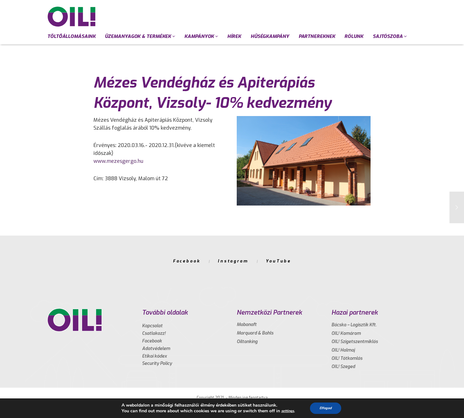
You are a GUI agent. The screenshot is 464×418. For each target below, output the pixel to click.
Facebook (186, 261)
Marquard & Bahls (255, 333)
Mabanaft (247, 325)
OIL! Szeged (343, 367)
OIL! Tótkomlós (346, 358)
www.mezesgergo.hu (118, 161)
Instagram (233, 261)
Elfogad (325, 408)
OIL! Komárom (346, 333)
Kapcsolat (152, 326)
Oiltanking (247, 342)
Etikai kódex (154, 356)
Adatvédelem (156, 349)
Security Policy (157, 363)
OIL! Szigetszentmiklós (354, 342)
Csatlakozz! (154, 333)
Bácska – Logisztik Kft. (354, 325)
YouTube (278, 261)
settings (287, 411)
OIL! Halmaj (343, 350)
